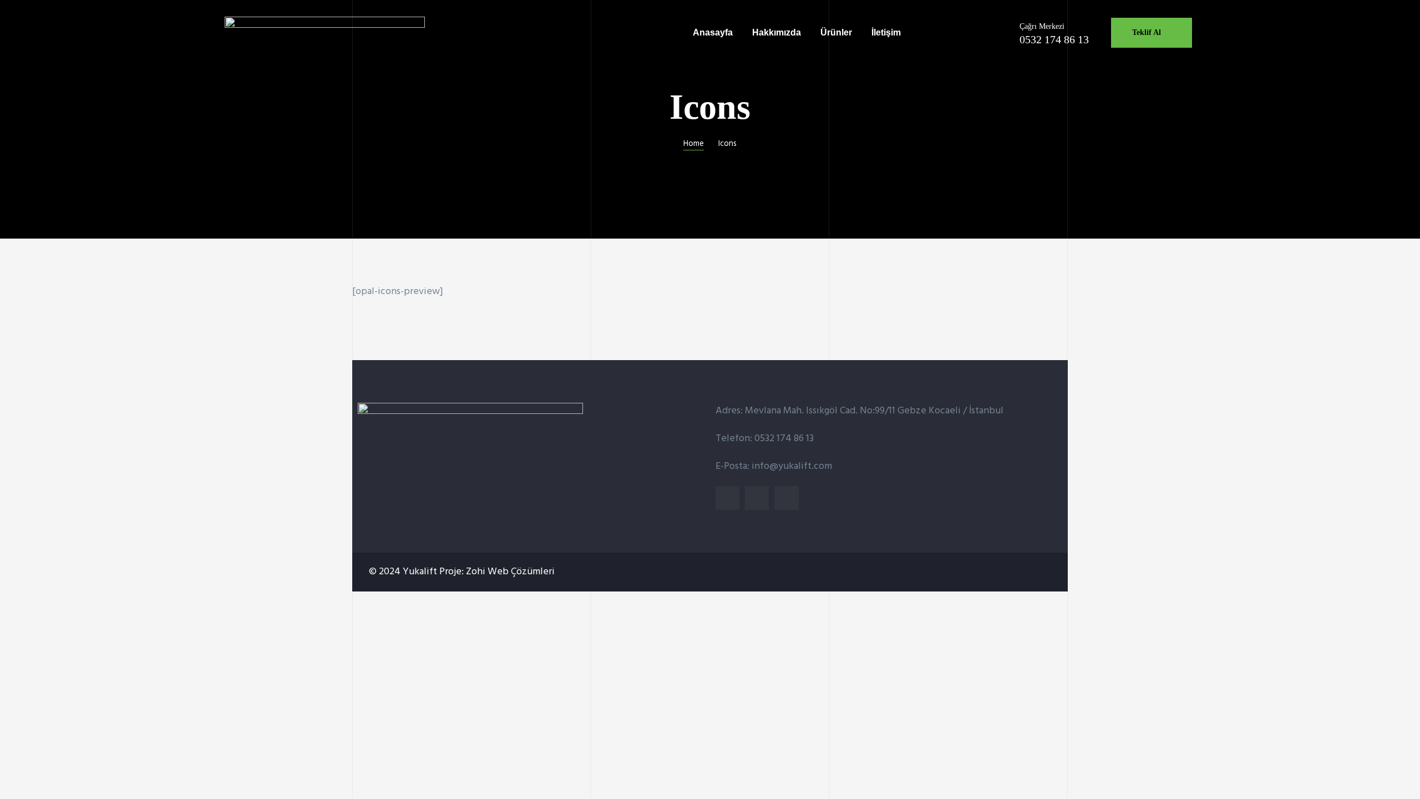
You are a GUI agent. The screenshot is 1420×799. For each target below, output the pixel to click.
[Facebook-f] (786, 498)
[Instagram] (757, 498)
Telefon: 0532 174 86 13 (765, 439)
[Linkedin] (727, 498)
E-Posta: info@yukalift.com (774, 466)
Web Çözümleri (521, 572)
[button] (1151, 33)
